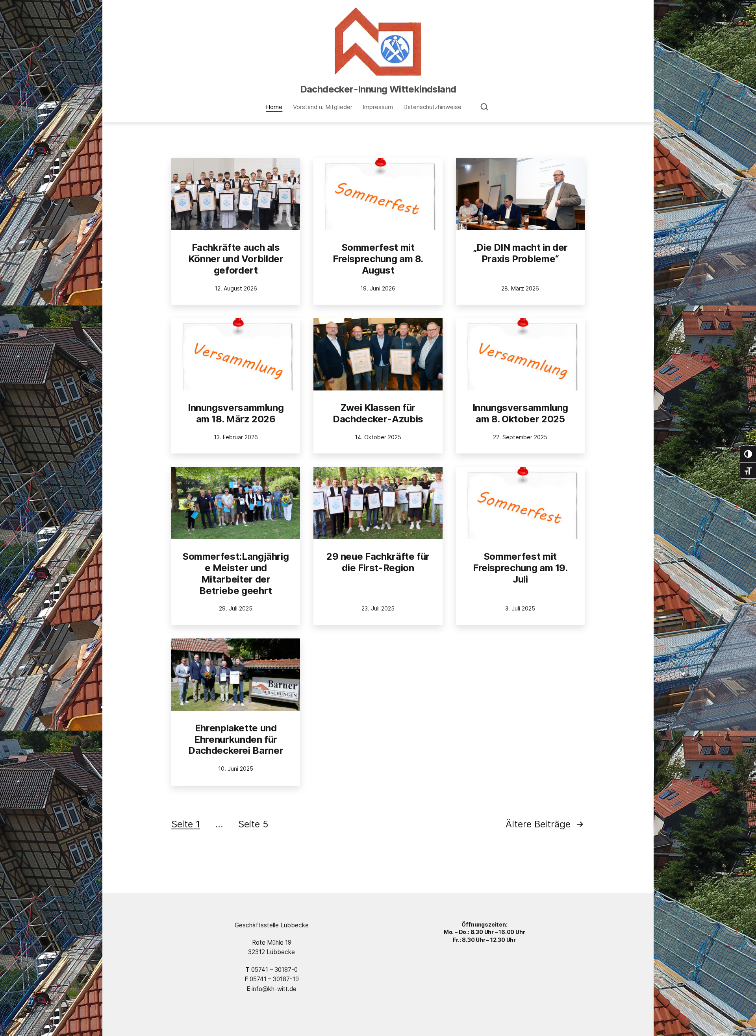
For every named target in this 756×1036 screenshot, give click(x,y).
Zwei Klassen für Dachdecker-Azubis (378, 413)
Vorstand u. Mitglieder (322, 107)
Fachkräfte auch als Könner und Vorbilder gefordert (236, 259)
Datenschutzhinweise (432, 107)
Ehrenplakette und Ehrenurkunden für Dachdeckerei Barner (235, 739)
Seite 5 (253, 824)
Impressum (378, 107)
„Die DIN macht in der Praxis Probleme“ (520, 253)
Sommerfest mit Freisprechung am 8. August (378, 259)
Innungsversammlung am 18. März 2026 (236, 413)
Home (274, 107)
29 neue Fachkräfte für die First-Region (378, 562)
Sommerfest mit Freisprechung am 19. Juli (520, 568)
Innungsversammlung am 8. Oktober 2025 (520, 413)
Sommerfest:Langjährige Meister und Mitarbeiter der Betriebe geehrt (236, 573)
